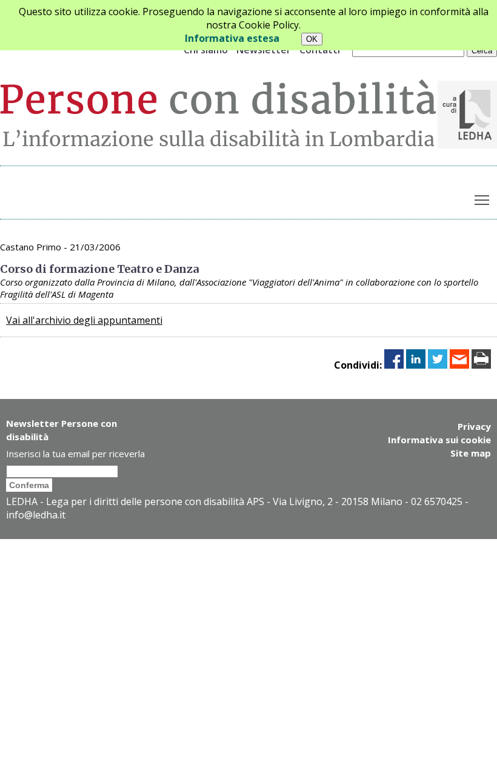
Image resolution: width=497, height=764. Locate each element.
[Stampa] (481, 365)
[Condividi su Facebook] (394, 365)
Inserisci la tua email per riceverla (75, 453)
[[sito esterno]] (467, 145)
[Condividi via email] (459, 365)
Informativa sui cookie (439, 440)
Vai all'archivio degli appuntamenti (84, 320)
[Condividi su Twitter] (437, 365)
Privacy (474, 426)
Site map (470, 453)
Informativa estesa (232, 38)
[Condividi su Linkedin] (415, 365)
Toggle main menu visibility (482, 199)
